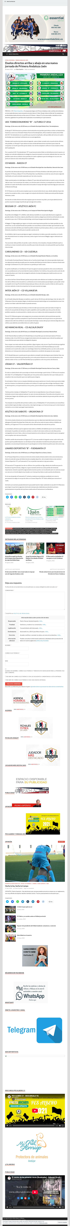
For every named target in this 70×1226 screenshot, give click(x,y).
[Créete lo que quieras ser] (10, 907)
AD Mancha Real (17, 528)
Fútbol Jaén (52, 530)
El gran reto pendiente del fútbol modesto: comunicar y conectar (36, 926)
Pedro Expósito (19, 69)
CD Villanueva (35, 530)
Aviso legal (5, 1220)
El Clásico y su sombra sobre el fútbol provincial (31, 916)
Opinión (34, 883)
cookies (24, 1220)
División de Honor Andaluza (12, 883)
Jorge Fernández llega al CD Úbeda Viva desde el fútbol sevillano (35, 558)
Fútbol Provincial (10, 60)
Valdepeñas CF (54, 533)
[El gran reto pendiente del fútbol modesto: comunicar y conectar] (10, 926)
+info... (41, 621)
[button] (35, 28)
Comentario (9, 590)
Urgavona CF (45, 533)
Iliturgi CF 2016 (21, 531)
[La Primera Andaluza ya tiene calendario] (14, 511)
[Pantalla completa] (63, 1126)
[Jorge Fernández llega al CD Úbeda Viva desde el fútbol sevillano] (35, 549)
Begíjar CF (54, 528)
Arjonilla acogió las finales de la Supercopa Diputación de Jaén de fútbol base (14, 558)
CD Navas (27, 530)
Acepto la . (18, 613)
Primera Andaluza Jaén (22, 60)
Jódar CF (36, 531)
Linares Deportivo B (46, 531)
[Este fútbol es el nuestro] (10, 935)
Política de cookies (43, 1223)
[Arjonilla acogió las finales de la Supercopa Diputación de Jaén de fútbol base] (14, 549)
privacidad (18, 1220)
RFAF (48, 883)
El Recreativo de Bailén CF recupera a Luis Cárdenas (54, 557)
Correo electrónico (12, 653)
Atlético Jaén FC (39, 528)
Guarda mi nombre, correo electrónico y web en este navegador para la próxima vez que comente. (34, 671)
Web (6, 661)
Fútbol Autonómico (26, 883)
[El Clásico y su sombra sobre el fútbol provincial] (10, 916)
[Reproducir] (7, 1126)
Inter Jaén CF (30, 531)
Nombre (8, 645)
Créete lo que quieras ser (24, 907)
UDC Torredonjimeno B (33, 533)
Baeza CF (47, 528)
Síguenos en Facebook (14, 973)
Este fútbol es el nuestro (24, 935)
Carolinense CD (10, 530)
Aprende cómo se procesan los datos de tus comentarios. (47, 686)
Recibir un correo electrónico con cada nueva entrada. (26, 680)
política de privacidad (21, 613)
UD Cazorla (23, 533)
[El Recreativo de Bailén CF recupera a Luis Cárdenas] (55, 549)
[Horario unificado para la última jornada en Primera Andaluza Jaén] (34, 511)
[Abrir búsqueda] (63, 54)
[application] (35, 1110)
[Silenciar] (60, 1126)
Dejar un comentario (30, 69)
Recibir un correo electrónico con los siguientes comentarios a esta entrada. (33, 676)
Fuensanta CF (44, 530)
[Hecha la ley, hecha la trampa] (35, 846)
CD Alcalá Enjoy (19, 530)
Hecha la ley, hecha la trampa (16, 886)
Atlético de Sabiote (28, 528)
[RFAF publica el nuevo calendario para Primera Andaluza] (55, 511)
